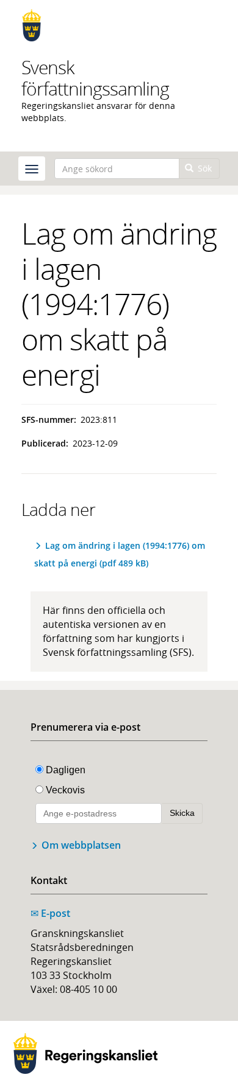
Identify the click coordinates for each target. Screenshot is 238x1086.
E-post (50, 913)
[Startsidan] (119, 25)
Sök (203, 168)
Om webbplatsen (81, 845)
